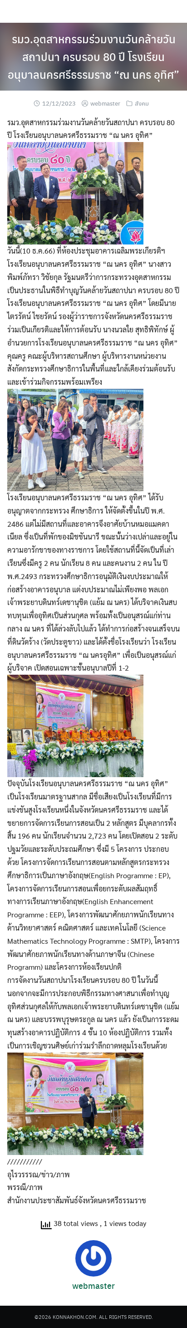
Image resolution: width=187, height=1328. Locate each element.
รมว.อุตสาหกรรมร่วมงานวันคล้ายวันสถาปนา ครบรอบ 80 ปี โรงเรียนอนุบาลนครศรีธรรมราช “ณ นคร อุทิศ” (93, 56)
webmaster (105, 103)
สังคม (142, 103)
